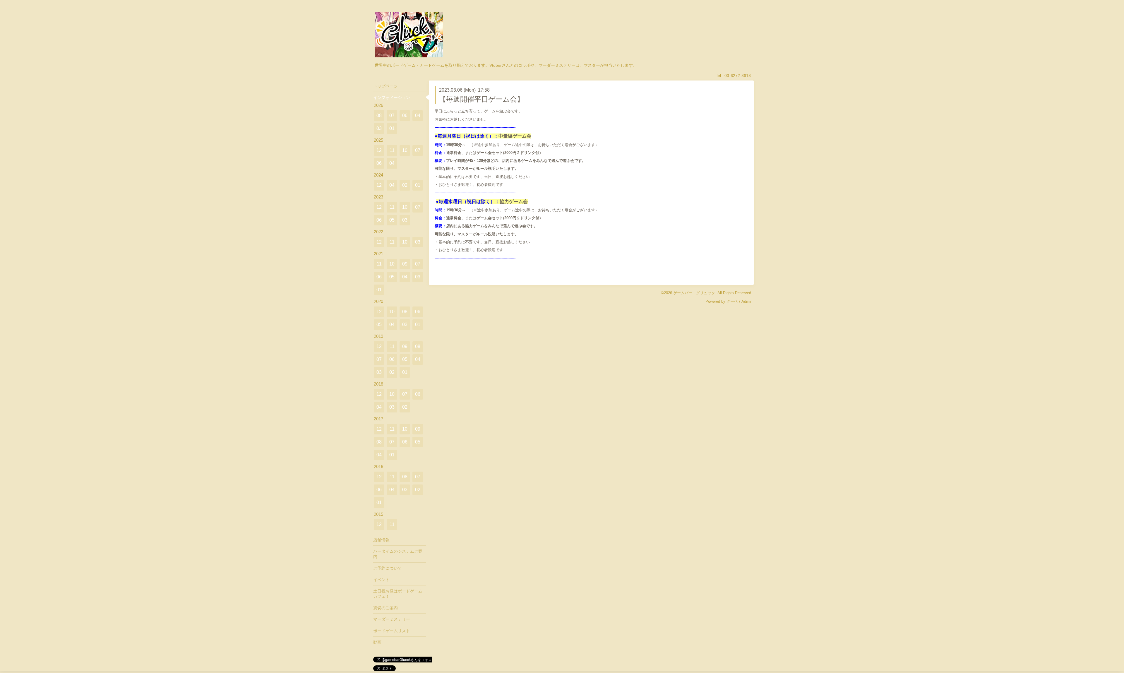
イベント (381, 579)
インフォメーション (391, 97)
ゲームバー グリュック (694, 293)
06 (404, 115)
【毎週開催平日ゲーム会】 (481, 99)
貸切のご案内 (385, 607)
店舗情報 (381, 539)
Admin (746, 301)
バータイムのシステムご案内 (397, 554)
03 (379, 128)
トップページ (385, 86)
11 (392, 150)
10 (404, 150)
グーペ (732, 301)
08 (379, 115)
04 (417, 115)
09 (404, 263)
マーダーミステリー (391, 619)
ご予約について (387, 568)
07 (392, 115)
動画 (377, 642)
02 (404, 185)
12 (379, 150)
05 (392, 220)
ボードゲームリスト (391, 631)
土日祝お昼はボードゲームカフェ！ (397, 594)
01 (392, 128)
